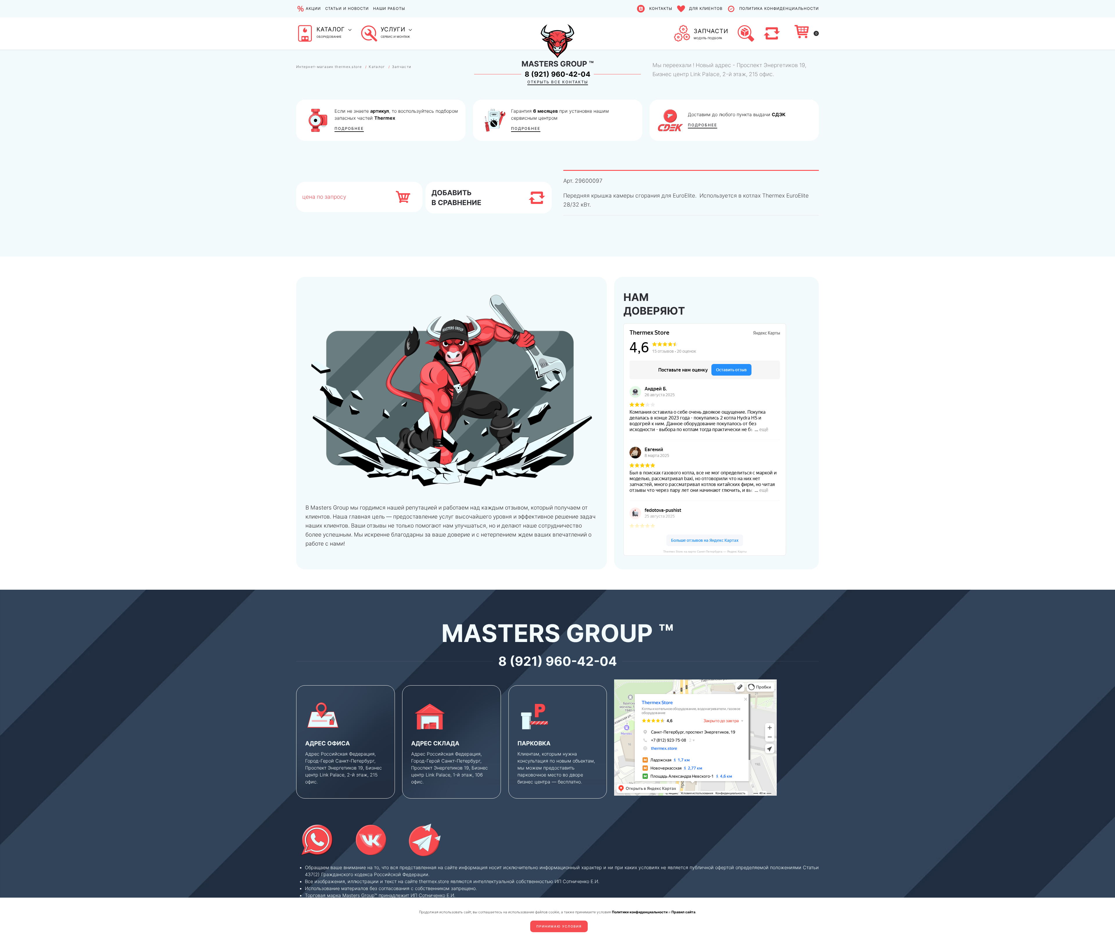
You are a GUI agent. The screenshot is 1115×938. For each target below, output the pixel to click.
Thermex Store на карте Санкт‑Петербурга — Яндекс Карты (705, 551)
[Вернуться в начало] (557, 33)
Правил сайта (683, 912)
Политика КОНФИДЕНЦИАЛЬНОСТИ (779, 8)
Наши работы (389, 8)
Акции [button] (313, 8)
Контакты (660, 8)
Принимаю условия (559, 926)
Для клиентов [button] (705, 8)
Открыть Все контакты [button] (557, 82)
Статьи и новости (347, 8)
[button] (324, 33)
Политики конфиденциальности (640, 912)
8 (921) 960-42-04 (557, 74)
